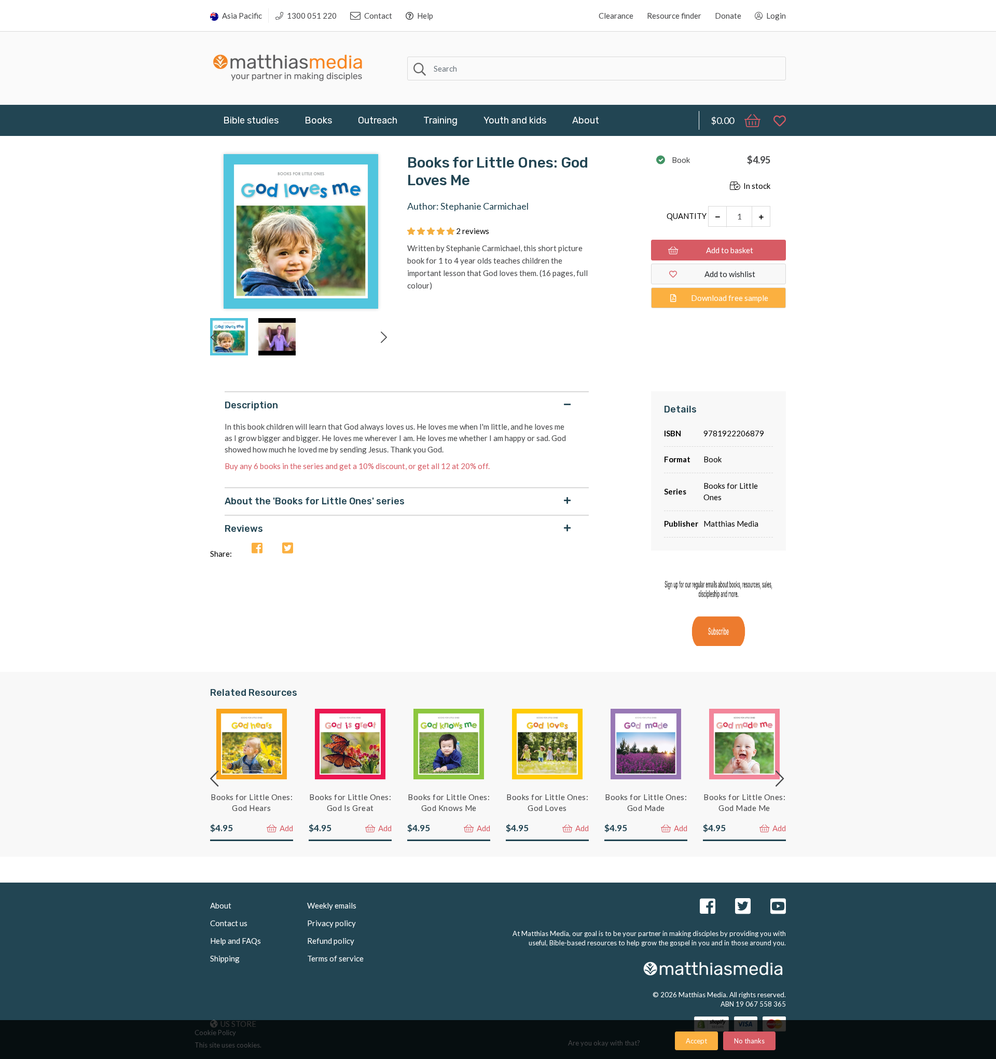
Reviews (244, 528)
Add (285, 828)
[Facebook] (257, 549)
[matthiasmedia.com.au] (288, 65)
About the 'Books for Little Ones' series (315, 501)
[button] (431, 231)
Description (251, 405)
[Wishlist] (774, 120)
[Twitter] (287, 549)
